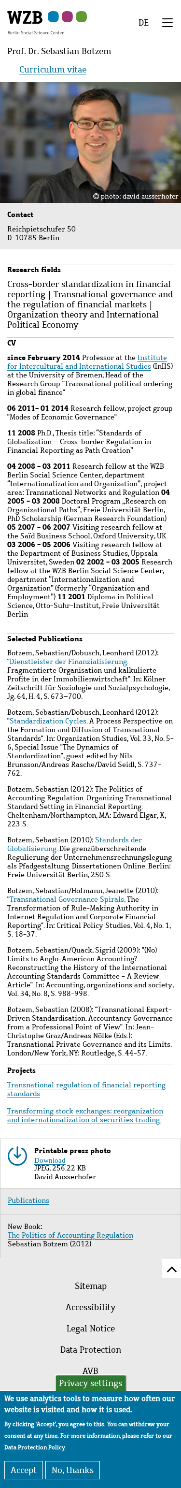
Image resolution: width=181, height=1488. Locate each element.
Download (50, 1159)
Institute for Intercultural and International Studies (87, 362)
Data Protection (90, 1350)
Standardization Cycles (48, 721)
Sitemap (91, 1286)
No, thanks (73, 1470)
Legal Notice (91, 1328)
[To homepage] (35, 22)
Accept (24, 1470)
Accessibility (90, 1307)
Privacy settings (90, 1383)
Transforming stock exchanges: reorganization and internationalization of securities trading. (85, 1115)
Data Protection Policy (34, 1447)
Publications (28, 1200)
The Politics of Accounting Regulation (70, 1235)
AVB (90, 1371)
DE (144, 23)
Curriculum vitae (52, 69)
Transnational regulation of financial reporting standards (86, 1089)
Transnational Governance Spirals (67, 899)
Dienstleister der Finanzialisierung (68, 661)
